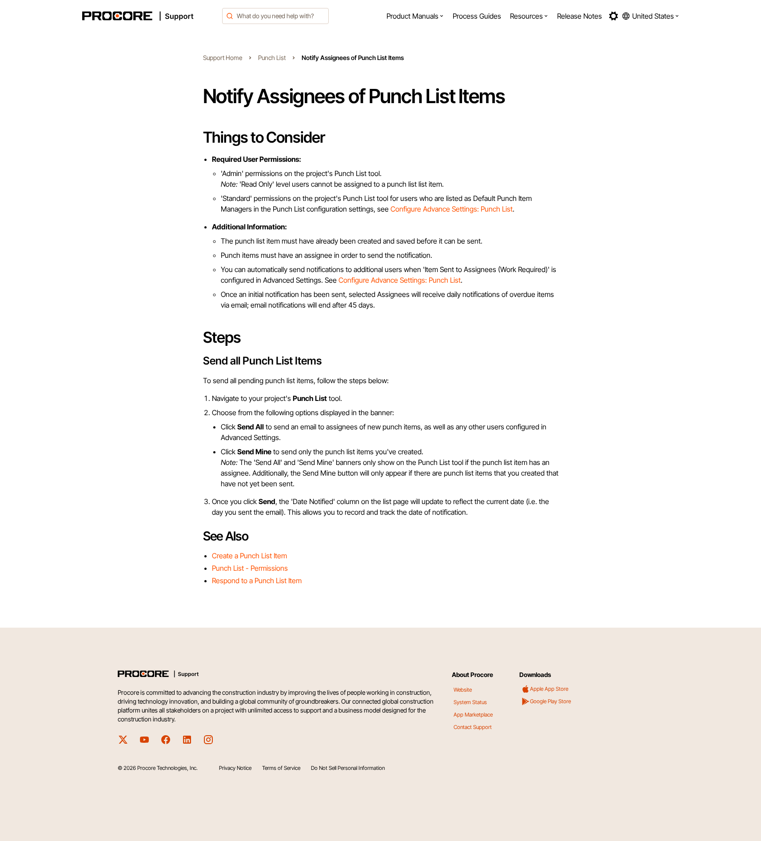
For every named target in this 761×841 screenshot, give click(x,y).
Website (463, 689)
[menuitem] (415, 16)
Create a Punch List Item (249, 555)
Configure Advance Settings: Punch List (451, 208)
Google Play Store (550, 701)
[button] (415, 16)
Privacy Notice (235, 768)
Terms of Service (281, 768)
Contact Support (473, 727)
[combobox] (275, 16)
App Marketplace (473, 714)
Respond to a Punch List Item (257, 580)
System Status (470, 702)
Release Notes (579, 16)
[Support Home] (149, 16)
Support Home (222, 57)
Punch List (272, 57)
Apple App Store (549, 688)
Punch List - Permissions (250, 568)
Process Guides (477, 16)
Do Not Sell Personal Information (348, 768)
